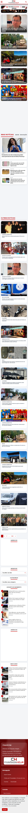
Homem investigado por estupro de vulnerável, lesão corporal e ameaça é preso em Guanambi (13, 383)
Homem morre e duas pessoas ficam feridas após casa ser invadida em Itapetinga (13, 258)
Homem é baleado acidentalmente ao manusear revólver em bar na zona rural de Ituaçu (17, 683)
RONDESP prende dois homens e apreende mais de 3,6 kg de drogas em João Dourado (13, 362)
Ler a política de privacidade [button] (9, 806)
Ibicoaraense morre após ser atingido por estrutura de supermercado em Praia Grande (17, 697)
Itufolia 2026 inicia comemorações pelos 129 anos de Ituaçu (13, 237)
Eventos (6, 781)
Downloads (13, 781)
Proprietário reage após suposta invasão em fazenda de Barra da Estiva (16, 676)
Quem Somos (7, 774)
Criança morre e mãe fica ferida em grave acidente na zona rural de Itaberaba (13, 404)
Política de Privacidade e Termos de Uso (14, 778)
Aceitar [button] (5, 809)
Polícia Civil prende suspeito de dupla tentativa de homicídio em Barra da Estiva (17, 669)
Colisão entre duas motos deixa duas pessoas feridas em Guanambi (14, 320)
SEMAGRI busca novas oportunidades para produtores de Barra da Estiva (14, 529)
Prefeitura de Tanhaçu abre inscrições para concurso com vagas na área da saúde (13, 278)
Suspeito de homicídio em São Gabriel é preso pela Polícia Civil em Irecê (12, 467)
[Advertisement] (14, 117)
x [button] (26, 795)
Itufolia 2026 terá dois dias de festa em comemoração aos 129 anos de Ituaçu (13, 425)
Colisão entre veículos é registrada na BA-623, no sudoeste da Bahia (12, 488)
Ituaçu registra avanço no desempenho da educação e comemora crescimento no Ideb (16, 621)
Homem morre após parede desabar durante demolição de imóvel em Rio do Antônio (13, 299)
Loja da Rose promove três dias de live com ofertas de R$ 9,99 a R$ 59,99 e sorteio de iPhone (14, 341)
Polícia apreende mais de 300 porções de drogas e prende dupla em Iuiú (17, 164)
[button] (3, 23)
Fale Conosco (7, 793)
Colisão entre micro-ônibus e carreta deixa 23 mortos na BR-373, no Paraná (13, 446)
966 (12, 536)
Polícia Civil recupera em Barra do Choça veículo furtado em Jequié (13, 509)
